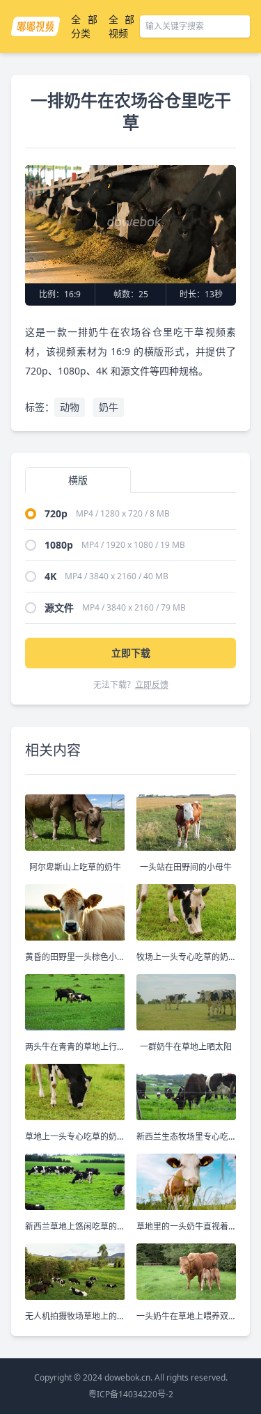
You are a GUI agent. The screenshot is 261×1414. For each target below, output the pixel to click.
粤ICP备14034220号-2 (130, 1394)
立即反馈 (151, 685)
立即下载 (130, 652)
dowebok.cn (127, 1377)
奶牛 (108, 407)
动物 (69, 407)
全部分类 (84, 26)
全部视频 (122, 26)
